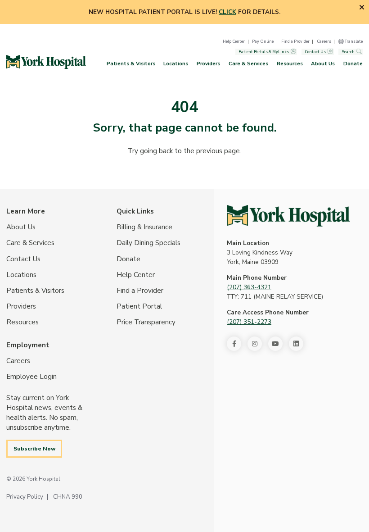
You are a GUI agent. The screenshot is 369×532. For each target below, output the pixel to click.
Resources (290, 63)
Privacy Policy (24, 496)
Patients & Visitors (131, 63)
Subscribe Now (34, 448)
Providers (208, 63)
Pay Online (263, 41)
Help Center (234, 41)
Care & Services (248, 63)
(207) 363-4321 (249, 287)
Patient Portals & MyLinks (263, 52)
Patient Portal (139, 306)
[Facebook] (234, 343)
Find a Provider (295, 41)
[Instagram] (255, 343)
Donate (353, 63)
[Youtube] (275, 343)
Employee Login (31, 377)
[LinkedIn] (296, 343)
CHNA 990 (67, 496)
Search (348, 52)
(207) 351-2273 (249, 322)
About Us (323, 63)
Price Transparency (146, 322)
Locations (175, 63)
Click (227, 12)
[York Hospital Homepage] (288, 216)
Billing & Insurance (144, 227)
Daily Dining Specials (148, 243)
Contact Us (315, 52)
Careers (324, 41)
